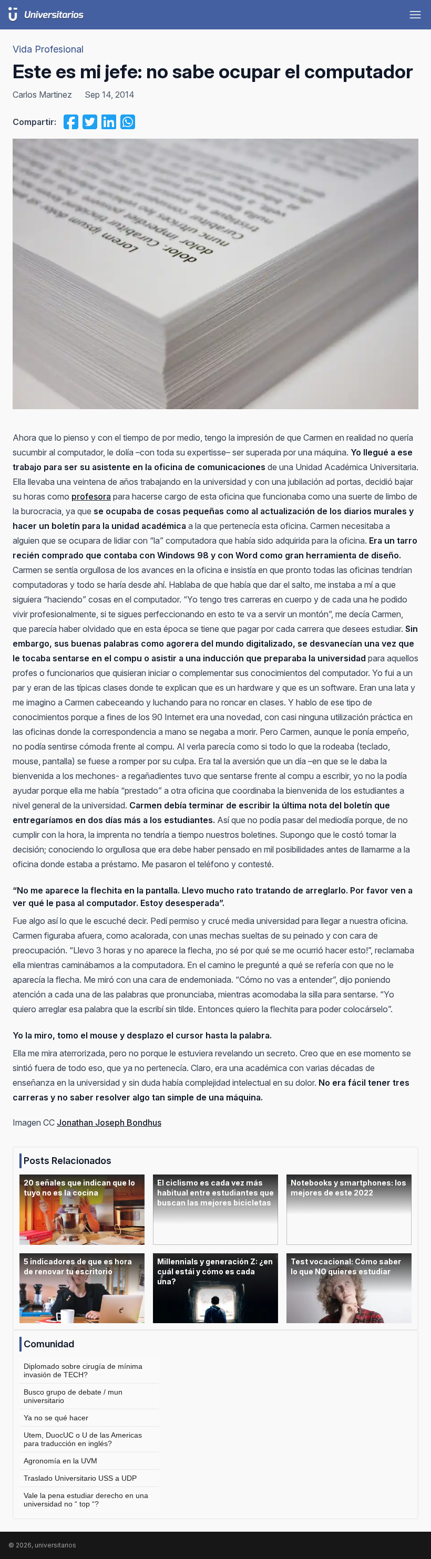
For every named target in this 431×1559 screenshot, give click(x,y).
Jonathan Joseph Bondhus (109, 1122)
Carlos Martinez (42, 94)
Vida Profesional (48, 49)
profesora (91, 496)
